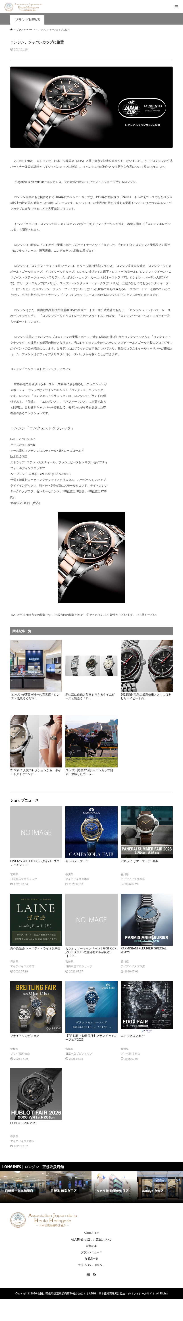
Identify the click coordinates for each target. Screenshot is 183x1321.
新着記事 (91, 1246)
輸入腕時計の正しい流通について (91, 1239)
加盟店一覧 (91, 1258)
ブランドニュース (91, 1252)
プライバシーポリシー (91, 1265)
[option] (23, 1187)
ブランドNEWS (27, 20)
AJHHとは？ (91, 1233)
